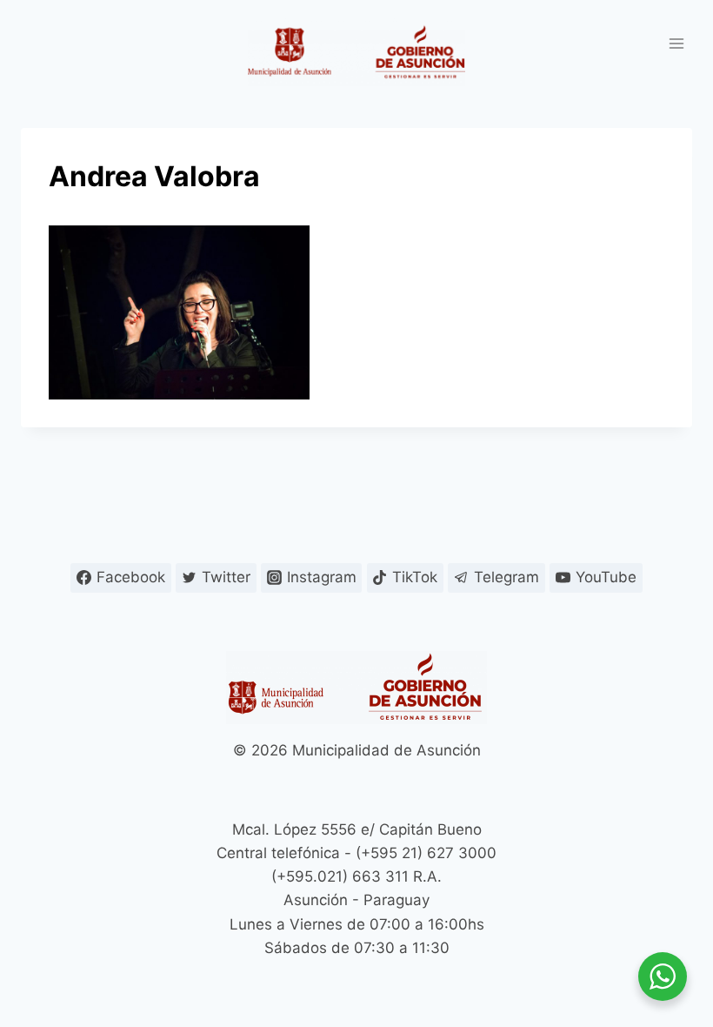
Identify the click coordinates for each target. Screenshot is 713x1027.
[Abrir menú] (676, 43)
